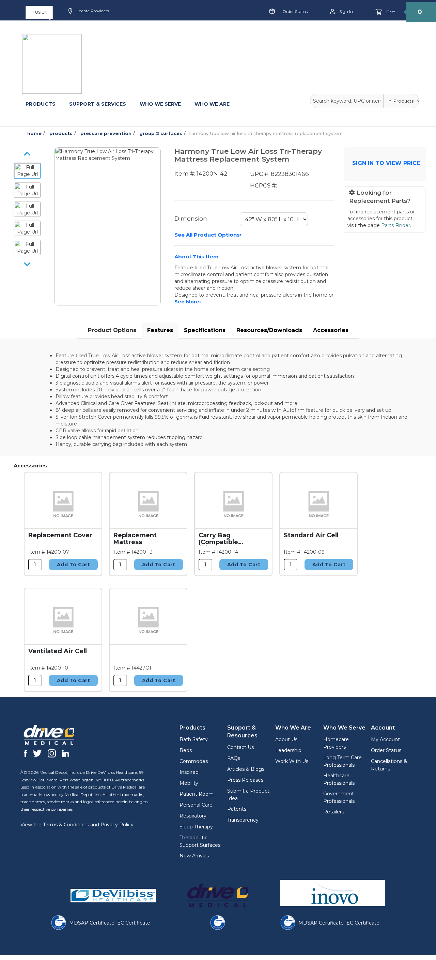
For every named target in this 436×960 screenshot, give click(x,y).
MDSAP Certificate (91, 923)
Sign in (345, 11)
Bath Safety (194, 739)
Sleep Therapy (196, 827)
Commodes (194, 761)
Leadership (288, 750)
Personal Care (196, 805)
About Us (286, 739)
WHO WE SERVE (160, 104)
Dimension (190, 218)
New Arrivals (194, 856)
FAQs (233, 758)
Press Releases (245, 780)
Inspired (189, 772)
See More (187, 302)
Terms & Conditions (66, 825)
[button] (39, 12)
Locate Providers (92, 10)
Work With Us (291, 761)
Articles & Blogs (245, 769)
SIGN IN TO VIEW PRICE (386, 163)
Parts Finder (395, 225)
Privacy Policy (117, 825)
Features (160, 330)
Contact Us (240, 747)
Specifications (204, 330)
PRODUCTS (41, 104)
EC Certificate (133, 923)
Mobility (189, 783)
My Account (385, 739)
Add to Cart (73, 564)
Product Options (112, 330)
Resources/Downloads (269, 330)
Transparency (243, 820)
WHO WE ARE (212, 104)
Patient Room (197, 794)
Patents (236, 809)
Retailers (333, 812)
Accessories (330, 330)
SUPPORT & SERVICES (97, 104)
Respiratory (193, 816)
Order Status (295, 11)
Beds (186, 750)
